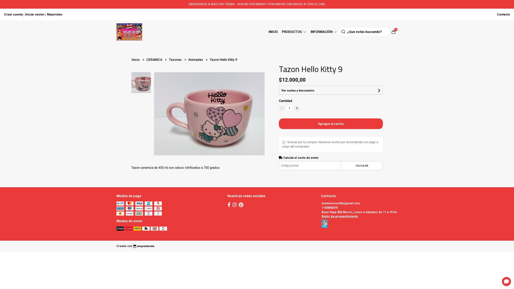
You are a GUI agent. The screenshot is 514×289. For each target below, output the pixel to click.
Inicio (273, 32)
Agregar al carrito (331, 124)
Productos (292, 32)
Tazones (176, 60)
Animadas (196, 60)
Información (322, 32)
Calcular (362, 165)
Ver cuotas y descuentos (297, 90)
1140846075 (330, 208)
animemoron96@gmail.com (341, 203)
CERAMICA (154, 60)
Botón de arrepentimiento (340, 216)
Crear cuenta (13, 14)
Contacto (503, 14)
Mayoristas (54, 14)
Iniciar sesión (34, 14)
